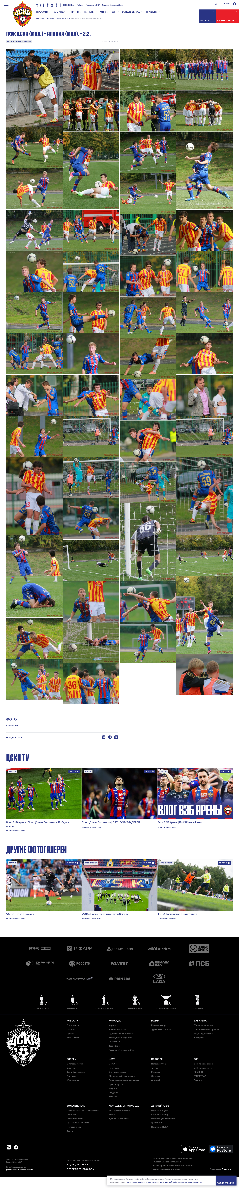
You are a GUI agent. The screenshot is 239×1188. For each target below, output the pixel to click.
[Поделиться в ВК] (104, 737)
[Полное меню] (6, 4)
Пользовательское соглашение (166, 1162)
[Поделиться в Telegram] (110, 737)
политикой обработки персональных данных (181, 1182)
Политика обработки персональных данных (172, 1158)
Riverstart (227, 1169)
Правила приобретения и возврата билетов (172, 1165)
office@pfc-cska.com (80, 1169)
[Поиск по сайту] (215, 3)
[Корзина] (234, 3)
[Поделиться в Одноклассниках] (116, 737)
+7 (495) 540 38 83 (77, 1164)
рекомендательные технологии (19, 1170)
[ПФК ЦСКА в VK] (8, 1147)
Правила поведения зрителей (165, 1169)
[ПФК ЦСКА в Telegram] (16, 1147)
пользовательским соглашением (141, 1182)
